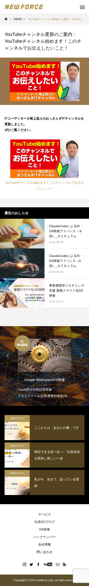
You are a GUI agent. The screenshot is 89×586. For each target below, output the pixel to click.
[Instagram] (24, 564)
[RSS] (64, 564)
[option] (44, 367)
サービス (44, 514)
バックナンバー (44, 537)
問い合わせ (44, 552)
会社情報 (44, 544)
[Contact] (57, 564)
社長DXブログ (17, 418)
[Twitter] (31, 564)
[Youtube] (48, 564)
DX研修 (44, 529)
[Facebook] (38, 564)
